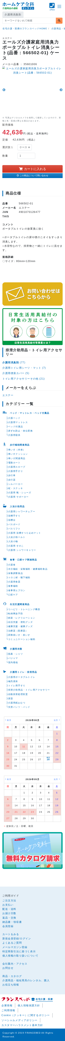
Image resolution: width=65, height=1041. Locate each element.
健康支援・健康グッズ (20, 626)
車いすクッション (18, 454)
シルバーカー (15, 484)
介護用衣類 (16, 649)
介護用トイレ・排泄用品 (23, 672)
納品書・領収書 (12, 922)
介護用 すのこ (16, 546)
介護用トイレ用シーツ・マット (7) (24, 367)
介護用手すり (15, 471)
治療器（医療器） (18, 630)
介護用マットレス (18, 422)
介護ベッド (14, 418)
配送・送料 (9, 909)
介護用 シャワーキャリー (22, 550)
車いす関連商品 (16, 458)
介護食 (12, 564)
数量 (5, 155)
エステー (7, 395)
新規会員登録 (10, 938)
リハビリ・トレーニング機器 (24, 609)
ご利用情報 (8, 1010)
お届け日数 (9, 913)
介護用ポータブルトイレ (21, 677)
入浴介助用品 (17, 506)
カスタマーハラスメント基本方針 (22, 1025)
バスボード (14, 524)
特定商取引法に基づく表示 (19, 951)
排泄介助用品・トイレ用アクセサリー (29, 690)
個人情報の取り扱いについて (20, 955)
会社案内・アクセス (14, 963)
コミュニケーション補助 (21, 639)
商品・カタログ (12, 976)
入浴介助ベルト (16, 537)
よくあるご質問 (12, 942)
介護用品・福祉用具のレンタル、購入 (26, 980)
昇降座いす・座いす (19, 635)
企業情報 (6, 1005)
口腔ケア (13, 594)
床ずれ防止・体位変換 (20, 431)
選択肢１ (7, 147)
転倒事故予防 (15, 613)
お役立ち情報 (10, 984)
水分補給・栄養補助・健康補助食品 (28, 569)
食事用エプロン (16, 590)
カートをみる (10, 934)
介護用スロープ (16, 467)
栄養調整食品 (15, 573)
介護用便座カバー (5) (15, 373)
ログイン (25, 938)
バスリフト (14, 528)
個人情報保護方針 (29, 1005)
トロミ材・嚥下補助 (19, 577)
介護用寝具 (14, 435)
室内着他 (13, 662)
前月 (9, 720)
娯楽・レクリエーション (21, 618)
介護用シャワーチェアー (21, 511)
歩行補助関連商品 (20, 445)
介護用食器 (14, 581)
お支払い (7, 904)
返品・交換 (9, 917)
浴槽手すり (14, 515)
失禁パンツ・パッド (19, 707)
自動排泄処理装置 (18, 694)
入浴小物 (13, 541)
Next (61, 90)
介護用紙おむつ (16, 702)
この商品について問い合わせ (34, 175)
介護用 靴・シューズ (19, 492)
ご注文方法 (9, 900)
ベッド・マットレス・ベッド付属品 (29, 413)
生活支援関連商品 (20, 604)
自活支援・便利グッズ (20, 622)
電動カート (14, 462)
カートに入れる (35, 169)
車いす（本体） (16, 449)
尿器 (10, 698)
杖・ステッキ (15, 488)
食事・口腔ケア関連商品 (23, 559)
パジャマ (13, 658)
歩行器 (12, 480)
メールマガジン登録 (14, 947)
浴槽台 (12, 520)
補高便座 (13, 681)
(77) (13, 362)
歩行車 (12, 475)
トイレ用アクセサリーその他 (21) (23, 378)
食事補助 (13, 586)
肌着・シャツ (15, 654)
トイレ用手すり (16, 685)
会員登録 (7, 926)
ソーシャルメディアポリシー (19, 1020)
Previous (4, 90)
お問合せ (7, 968)
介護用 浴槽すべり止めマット (24, 533)
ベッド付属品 (15, 426)
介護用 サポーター (18, 497)
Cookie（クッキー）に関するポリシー (25, 1015)
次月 (56, 720)
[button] (52, 8)
